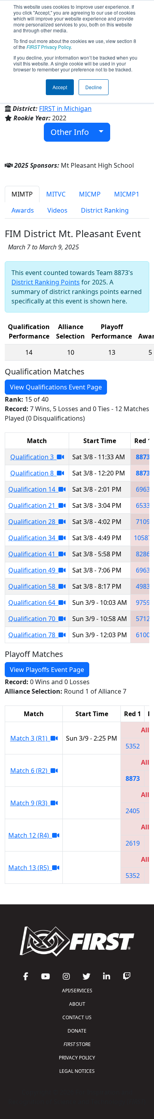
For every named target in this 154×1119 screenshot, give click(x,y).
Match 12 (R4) (30, 835)
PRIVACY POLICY (77, 1057)
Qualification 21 (33, 505)
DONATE (77, 1030)
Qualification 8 (33, 473)
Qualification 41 (33, 554)
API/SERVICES (77, 990)
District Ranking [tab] (105, 210)
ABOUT (77, 1004)
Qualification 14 (33, 489)
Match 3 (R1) (30, 738)
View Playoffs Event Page (47, 669)
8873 (143, 457)
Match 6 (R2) (30, 770)
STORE (77, 1044)
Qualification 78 (33, 635)
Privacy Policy (48, 46)
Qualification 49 (33, 570)
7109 (143, 521)
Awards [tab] (22, 210)
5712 (143, 618)
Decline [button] (93, 87)
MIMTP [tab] (22, 194)
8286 (143, 554)
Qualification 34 (33, 537)
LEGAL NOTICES (77, 1071)
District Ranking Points (45, 282)
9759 (143, 602)
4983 (143, 586)
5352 (133, 746)
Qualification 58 (33, 586)
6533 (143, 505)
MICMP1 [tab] (126, 194)
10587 (143, 537)
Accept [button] (60, 87)
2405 (133, 811)
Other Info (73, 132)
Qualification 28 (33, 521)
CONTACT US (77, 1017)
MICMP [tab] (90, 194)
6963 (143, 489)
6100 (143, 635)
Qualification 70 (33, 618)
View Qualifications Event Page (56, 387)
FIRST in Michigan (65, 108)
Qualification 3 (33, 457)
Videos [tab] (57, 210)
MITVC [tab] (56, 194)
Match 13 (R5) (30, 867)
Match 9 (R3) (30, 803)
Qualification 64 (33, 602)
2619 (133, 843)
